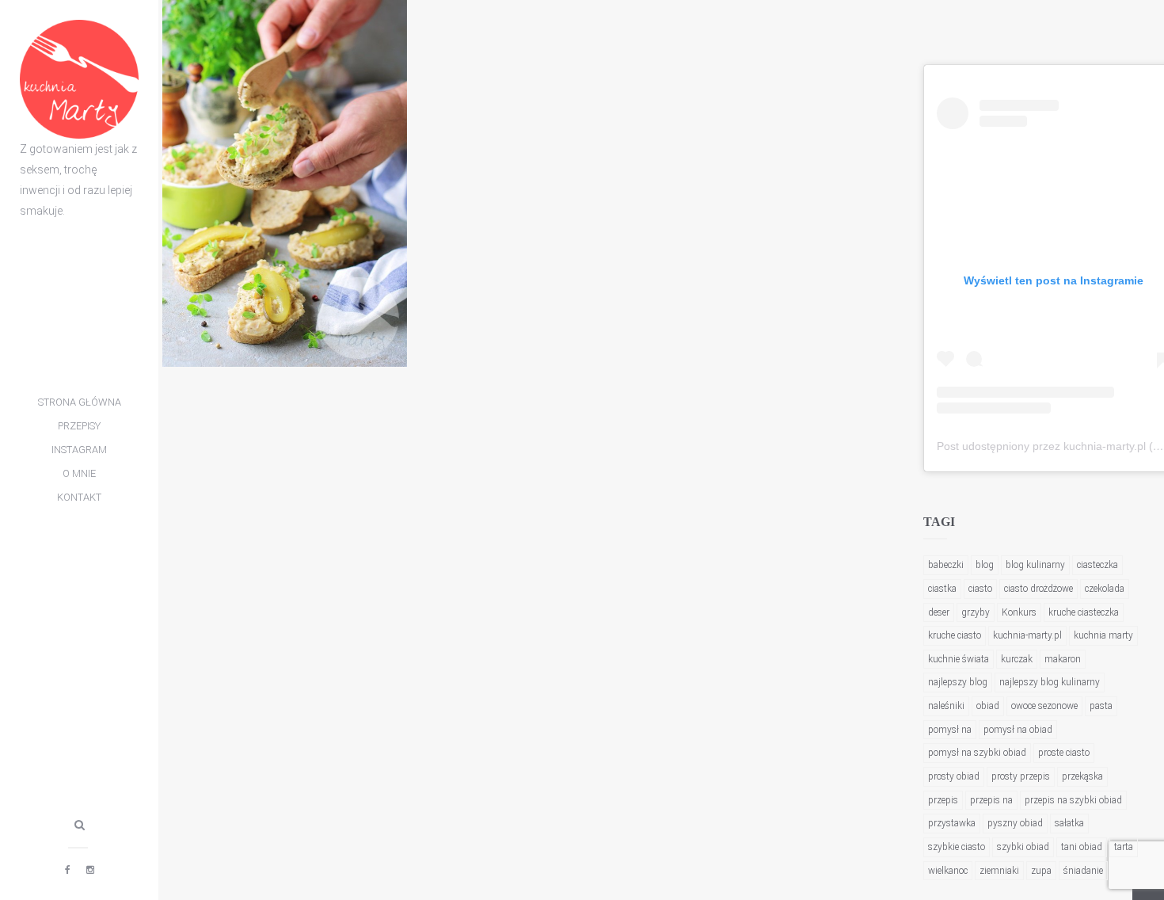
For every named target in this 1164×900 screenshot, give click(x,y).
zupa (1041, 870)
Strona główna (79, 402)
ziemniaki (999, 870)
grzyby (975, 612)
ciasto (980, 588)
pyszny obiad (1015, 823)
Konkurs (1019, 612)
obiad (987, 705)
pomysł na (950, 729)
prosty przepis (1020, 776)
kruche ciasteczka (1083, 612)
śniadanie (1083, 870)
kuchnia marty (1103, 635)
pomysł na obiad (1017, 729)
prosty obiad (954, 776)
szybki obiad (1023, 846)
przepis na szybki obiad (1073, 800)
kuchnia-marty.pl (1027, 635)
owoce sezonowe (1044, 705)
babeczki (946, 564)
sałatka (1069, 823)
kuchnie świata (958, 659)
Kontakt (79, 497)
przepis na (991, 800)
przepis (943, 800)
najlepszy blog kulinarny (1049, 682)
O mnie (79, 473)
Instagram (79, 450)
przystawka (952, 823)
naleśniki (946, 705)
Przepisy (79, 426)
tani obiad (1081, 846)
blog (985, 564)
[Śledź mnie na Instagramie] (90, 870)
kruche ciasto (954, 635)
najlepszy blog (957, 682)
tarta (1123, 846)
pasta (1101, 705)
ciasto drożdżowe (1038, 588)
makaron (1062, 659)
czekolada (1104, 588)
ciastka (942, 588)
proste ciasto (1064, 752)
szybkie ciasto (956, 846)
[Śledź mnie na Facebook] (67, 870)
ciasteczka (1097, 564)
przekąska (1082, 776)
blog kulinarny (1035, 564)
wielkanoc (948, 870)
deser (938, 612)
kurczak (1017, 659)
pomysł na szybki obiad (977, 752)
